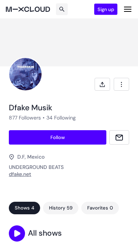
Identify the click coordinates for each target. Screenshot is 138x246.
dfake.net (20, 174)
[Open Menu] (127, 9)
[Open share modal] (102, 84)
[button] (17, 233)
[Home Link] (28, 9)
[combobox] (121, 84)
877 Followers (25, 117)
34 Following (61, 117)
